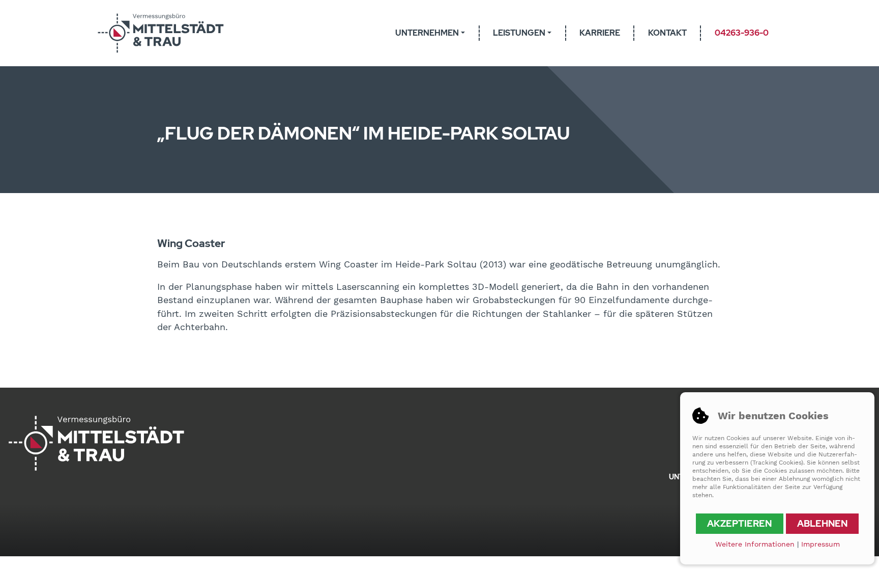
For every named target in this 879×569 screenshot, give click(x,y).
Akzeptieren (739, 523)
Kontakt (667, 33)
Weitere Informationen (755, 544)
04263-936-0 (742, 33)
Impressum (820, 544)
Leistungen (519, 33)
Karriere (599, 33)
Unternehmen (427, 33)
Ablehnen (822, 523)
